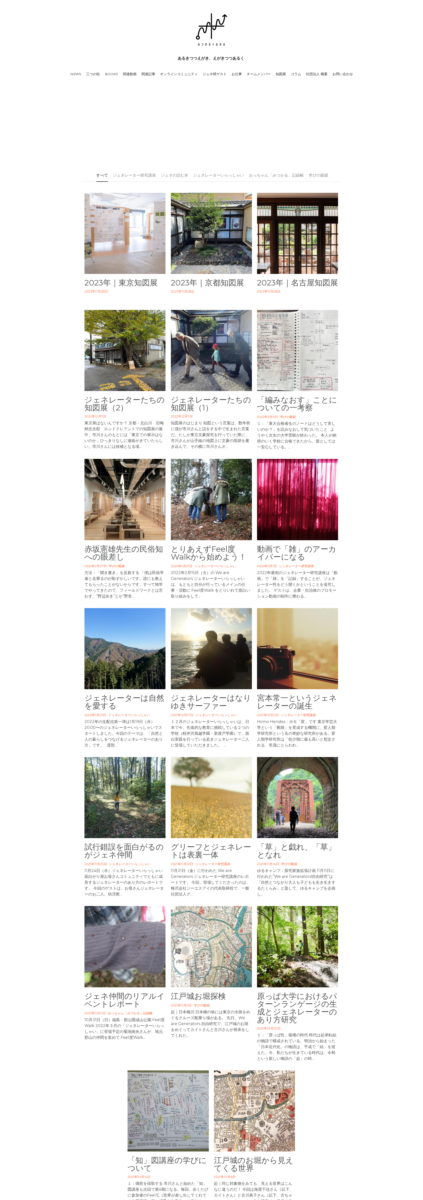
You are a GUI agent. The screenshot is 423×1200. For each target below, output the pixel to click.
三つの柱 (93, 74)
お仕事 (237, 74)
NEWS (75, 74)
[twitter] (205, 1084)
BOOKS (111, 74)
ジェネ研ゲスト (215, 74)
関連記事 (148, 74)
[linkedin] (217, 1084)
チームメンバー (259, 74)
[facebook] (193, 1084)
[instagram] (229, 1084)
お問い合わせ (342, 74)
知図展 (281, 74)
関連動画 (130, 74)
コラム (296, 74)
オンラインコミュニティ (179, 74)
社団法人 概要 (317, 74)
